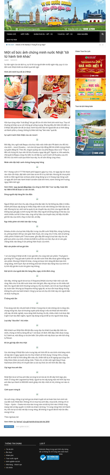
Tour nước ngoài (12, 458)
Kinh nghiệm (82, 34)
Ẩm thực (9, 452)
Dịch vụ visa (12, 40)
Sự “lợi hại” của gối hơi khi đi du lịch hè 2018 (31, 421)
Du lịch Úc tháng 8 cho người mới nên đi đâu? (32, 45)
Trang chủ (11, 34)
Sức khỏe (9, 467)
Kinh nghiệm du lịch (22, 426)
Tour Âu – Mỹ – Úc (65, 34)
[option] (59, 45)
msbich (6, 60)
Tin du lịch (9, 449)
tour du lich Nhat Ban (22, 187)
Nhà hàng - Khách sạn (14, 464)
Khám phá (9, 455)
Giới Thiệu (25, 34)
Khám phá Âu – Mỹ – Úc (43, 34)
